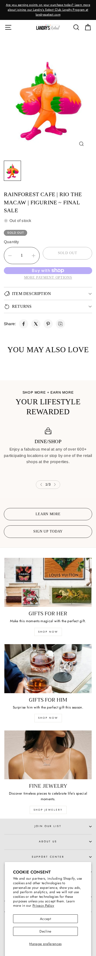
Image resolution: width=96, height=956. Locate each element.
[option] (48, 10)
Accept (45, 918)
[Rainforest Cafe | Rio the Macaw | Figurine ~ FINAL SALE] (23, 323)
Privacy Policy (43, 905)
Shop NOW (48, 718)
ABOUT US (48, 841)
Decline (45, 931)
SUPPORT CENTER (48, 857)
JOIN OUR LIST (48, 826)
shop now (48, 632)
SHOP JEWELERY (48, 810)
